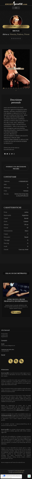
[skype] (21, 361)
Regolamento (4, 336)
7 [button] (18, 88)
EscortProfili (21, 470)
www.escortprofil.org (21, 424)
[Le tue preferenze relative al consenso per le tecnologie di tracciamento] (29, 476)
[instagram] (16, 361)
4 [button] (11, 88)
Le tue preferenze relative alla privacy (12, 475)
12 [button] (16, 90)
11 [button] (28, 88)
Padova (20, 34)
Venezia (13, 34)
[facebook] (10, 361)
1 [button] (4, 88)
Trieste (27, 34)
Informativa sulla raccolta (6, 477)
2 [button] (6, 88)
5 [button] (13, 88)
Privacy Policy (4, 333)
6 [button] (16, 88)
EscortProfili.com (18, 472)
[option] (16, 68)
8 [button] (21, 88)
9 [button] (23, 88)
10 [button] (26, 88)
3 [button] (8, 88)
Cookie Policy (4, 335)
